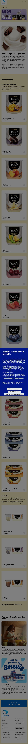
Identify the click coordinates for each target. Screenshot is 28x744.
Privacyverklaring (19, 378)
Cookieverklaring (8, 378)
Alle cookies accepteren (14, 388)
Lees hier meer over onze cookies (14, 362)
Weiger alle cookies (14, 391)
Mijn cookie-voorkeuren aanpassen (14, 394)
